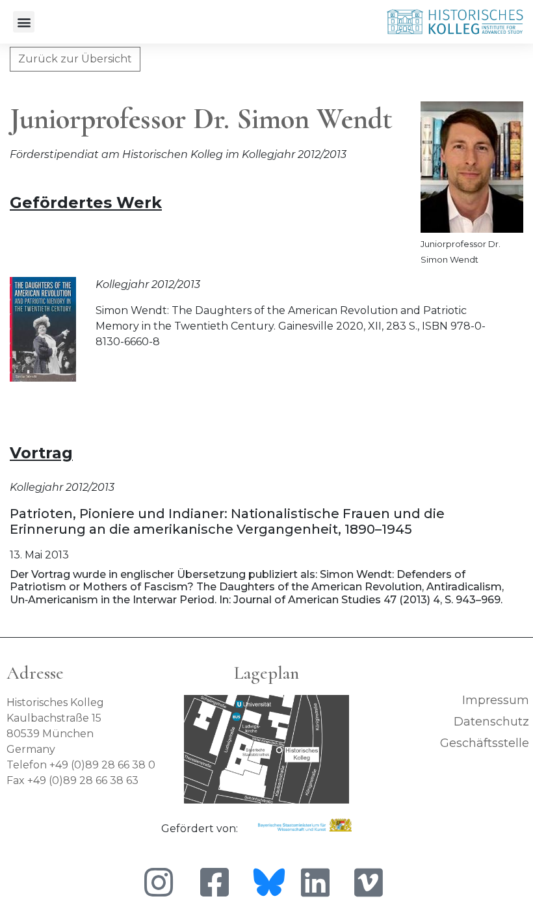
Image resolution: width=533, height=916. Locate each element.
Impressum (495, 700)
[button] (23, 22)
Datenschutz (491, 721)
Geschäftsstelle (484, 743)
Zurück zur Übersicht (75, 59)
